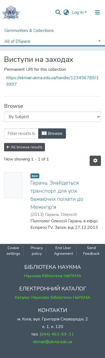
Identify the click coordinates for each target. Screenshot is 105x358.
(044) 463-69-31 (57, 334)
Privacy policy (37, 250)
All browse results (26, 147)
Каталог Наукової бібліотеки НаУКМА (52, 297)
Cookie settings (13, 250)
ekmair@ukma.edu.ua (52, 342)
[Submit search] (58, 12)
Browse (54, 133)
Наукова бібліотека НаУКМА (52, 276)
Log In (77, 12)
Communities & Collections (29, 31)
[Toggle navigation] (97, 12)
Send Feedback (91, 250)
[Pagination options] (95, 161)
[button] (66, 12)
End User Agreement (63, 250)
